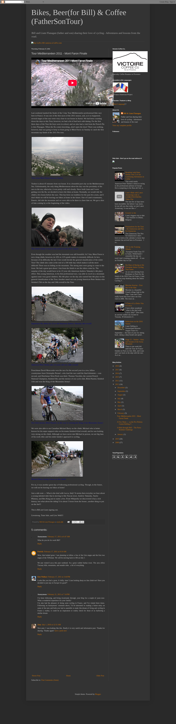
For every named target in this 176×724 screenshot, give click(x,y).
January (121, 434)
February (121, 413)
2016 (117, 366)
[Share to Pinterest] (83, 522)
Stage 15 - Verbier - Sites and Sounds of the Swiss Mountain (134, 342)
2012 (117, 381)
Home (68, 676)
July (119, 399)
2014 (117, 373)
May (119, 402)
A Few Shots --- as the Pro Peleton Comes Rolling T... (129, 423)
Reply (39, 544)
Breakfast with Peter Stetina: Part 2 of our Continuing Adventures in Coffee (134, 176)
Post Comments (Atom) (50, 680)
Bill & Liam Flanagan (132, 113)
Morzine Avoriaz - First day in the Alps (134, 286)
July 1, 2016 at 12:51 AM (51, 625)
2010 (117, 439)
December (121, 388)
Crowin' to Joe (130, 213)
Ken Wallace (42, 577)
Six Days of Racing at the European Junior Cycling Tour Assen (134, 267)
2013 (117, 377)
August (120, 395)
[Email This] (73, 522)
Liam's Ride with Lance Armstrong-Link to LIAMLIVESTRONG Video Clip (134, 196)
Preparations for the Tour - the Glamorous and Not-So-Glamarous (134, 229)
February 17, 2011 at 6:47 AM (59, 537)
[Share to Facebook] (80, 522)
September (122, 391)
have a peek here (61, 631)
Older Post (100, 676)
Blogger (98, 694)
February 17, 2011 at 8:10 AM (55, 552)
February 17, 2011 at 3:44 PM (59, 577)
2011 (117, 384)
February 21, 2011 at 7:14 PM (58, 594)
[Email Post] (68, 522)
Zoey (39, 625)
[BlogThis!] (75, 522)
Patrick (40, 552)
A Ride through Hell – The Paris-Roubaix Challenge (129, 429)
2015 (117, 370)
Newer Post (36, 676)
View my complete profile (122, 125)
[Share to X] (78, 522)
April (120, 406)
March (120, 409)
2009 (117, 443)
